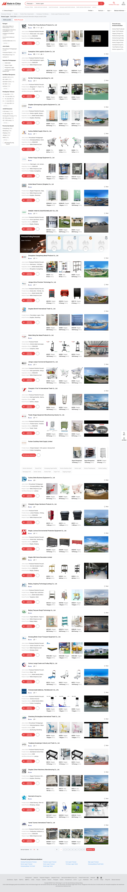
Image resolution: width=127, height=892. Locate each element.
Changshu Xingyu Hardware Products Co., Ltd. (42, 504)
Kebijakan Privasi (55, 877)
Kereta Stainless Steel (66, 468)
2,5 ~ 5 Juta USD (8, 101)
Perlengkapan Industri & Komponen (9, 30)
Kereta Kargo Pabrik (48, 866)
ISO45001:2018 (8, 81)
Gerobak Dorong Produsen (119, 45)
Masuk (123, 4)
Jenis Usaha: (25, 31)
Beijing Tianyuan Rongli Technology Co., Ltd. (42, 610)
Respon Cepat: (25, 65)
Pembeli (90, 10)
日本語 (32, 879)
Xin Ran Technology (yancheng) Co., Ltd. (40, 78)
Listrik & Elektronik (9, 41)
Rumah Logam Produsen (26, 864)
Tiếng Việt (107, 879)
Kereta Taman (37, 471)
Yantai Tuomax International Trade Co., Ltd (41, 823)
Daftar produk (7, 19)
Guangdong (7, 128)
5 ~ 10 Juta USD (8, 99)
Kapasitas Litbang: (27, 36)
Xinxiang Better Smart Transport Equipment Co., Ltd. (44, 637)
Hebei (6, 137)
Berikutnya (89, 849)
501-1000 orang (8, 120)
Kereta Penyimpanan (89, 468)
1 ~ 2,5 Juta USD (8, 103)
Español (44, 879)
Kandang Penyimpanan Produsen (29, 862)
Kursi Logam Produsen (71, 862)
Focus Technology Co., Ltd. (59, 883)
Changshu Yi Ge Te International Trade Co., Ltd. (43, 388)
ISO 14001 (7, 79)
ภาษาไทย (96, 879)
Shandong (7, 130)
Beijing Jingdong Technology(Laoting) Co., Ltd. (42, 584)
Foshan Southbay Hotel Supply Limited (40, 441)
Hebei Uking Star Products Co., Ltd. (41, 335)
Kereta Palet (47, 471)
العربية (79, 879)
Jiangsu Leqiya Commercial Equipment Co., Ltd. (43, 362)
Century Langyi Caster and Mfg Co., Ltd (42, 663)
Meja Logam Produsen (93, 862)
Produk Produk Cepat (84, 877)
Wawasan (93, 877)
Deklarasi (36, 877)
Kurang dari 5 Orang (10, 116)
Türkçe (101, 879)
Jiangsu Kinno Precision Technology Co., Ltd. (42, 282)
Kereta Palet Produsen (118, 29)
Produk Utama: (26, 34)
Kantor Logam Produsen (49, 864)
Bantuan (100, 10)
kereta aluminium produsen (40, 7)
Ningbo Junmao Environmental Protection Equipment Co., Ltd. (47, 531)
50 (37, 849)
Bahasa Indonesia (116, 879)
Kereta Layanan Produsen (119, 49)
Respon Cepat (8, 65)
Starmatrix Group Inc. (35, 796)
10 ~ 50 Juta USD (9, 96)
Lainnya (6, 57)
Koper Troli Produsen (117, 31)
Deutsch (49, 879)
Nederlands (85, 879)
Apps (108, 10)
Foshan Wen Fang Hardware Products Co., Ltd (42, 25)
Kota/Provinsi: (25, 38)
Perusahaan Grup (9, 54)
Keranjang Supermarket (50, 468)
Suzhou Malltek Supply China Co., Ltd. (40, 131)
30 (34, 849)
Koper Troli (57, 471)
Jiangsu (6, 135)
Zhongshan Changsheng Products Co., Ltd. (43, 255)
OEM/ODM (7, 63)
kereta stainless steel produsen (83, 7)
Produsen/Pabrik (9, 52)
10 (30, 849)
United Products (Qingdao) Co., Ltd (41, 184)
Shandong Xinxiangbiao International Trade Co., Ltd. (44, 716)
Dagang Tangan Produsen (119, 33)
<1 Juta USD (8, 94)
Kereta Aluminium (27, 468)
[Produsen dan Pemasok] (11, 3)
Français (38, 879)
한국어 (75, 879)
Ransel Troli (38, 468)
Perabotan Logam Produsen (49, 862)
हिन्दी (91, 879)
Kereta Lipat (78, 468)
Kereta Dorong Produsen (119, 36)
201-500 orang (8, 118)
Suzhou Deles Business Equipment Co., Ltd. (41, 478)
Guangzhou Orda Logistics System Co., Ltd (41, 51)
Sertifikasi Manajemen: (28, 91)
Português (55, 879)
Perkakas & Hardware (8, 34)
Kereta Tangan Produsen (119, 42)
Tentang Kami (28, 877)
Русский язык (68, 879)
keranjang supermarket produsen (67, 7)
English (15, 879)
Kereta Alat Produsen (118, 40)
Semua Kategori (8, 10)
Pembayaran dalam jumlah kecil (9, 70)
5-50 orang (8, 111)
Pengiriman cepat (9, 67)
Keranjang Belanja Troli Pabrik (28, 866)
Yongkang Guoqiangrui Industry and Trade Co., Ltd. (44, 743)
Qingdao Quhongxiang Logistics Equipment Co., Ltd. (44, 105)
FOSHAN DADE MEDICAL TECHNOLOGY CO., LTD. (43, 690)
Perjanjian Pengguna (45, 877)
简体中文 (21, 879)
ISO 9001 (7, 84)
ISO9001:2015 (8, 77)
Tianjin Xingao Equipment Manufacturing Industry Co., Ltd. (46, 415)
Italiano (61, 879)
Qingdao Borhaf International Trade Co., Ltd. (42, 309)
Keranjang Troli (27, 471)
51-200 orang (8, 113)
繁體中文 (27, 879)
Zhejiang (6, 133)
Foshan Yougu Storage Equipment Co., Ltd (41, 158)
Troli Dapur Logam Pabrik (72, 864)
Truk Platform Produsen (118, 47)
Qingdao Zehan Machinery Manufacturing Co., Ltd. (44, 770)
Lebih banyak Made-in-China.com (69, 877)
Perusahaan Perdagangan (10, 49)
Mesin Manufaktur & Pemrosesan (8, 26)
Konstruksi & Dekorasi (8, 37)
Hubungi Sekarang (29, 43)
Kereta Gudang (102, 468)
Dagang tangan (67, 471)
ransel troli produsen (53, 7)
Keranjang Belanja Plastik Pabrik (95, 864)
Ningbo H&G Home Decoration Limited (40, 557)
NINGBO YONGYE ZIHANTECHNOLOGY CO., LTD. (43, 211)
